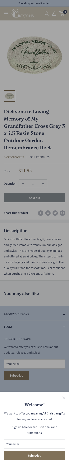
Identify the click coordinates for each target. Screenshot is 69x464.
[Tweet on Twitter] (55, 213)
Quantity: (10, 184)
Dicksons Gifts (14, 157)
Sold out (34, 198)
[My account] (54, 13)
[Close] (63, 398)
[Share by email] (62, 213)
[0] (62, 13)
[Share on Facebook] (40, 213)
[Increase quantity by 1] (43, 184)
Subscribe (34, 455)
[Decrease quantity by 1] (23, 184)
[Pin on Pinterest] (48, 213)
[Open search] (47, 13)
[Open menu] (6, 13)
